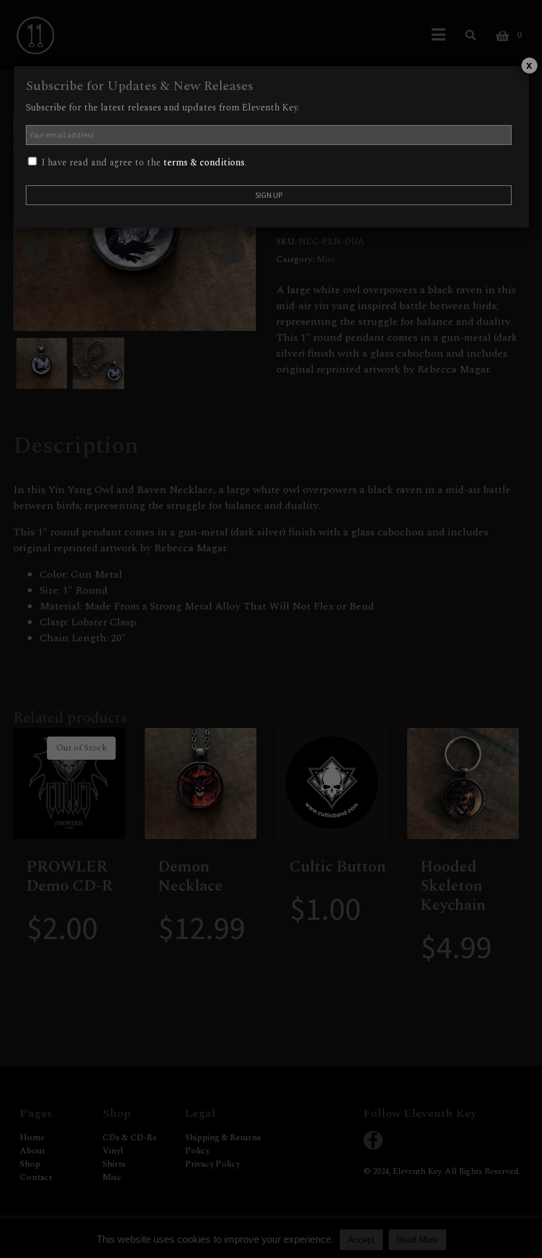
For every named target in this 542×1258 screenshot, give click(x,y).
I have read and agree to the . (143, 162)
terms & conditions (204, 162)
